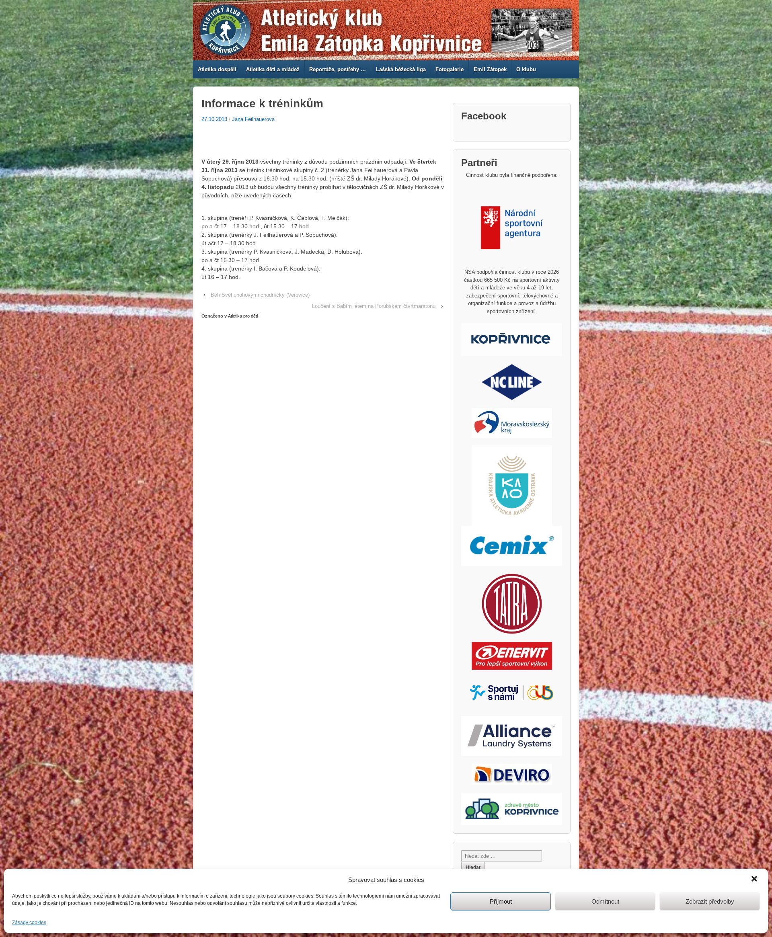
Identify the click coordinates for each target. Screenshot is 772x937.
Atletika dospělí (217, 69)
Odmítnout (605, 901)
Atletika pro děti (243, 316)
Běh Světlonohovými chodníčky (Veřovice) (260, 295)
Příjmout (501, 901)
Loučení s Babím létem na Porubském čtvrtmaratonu (373, 306)
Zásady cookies (29, 922)
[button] (755, 879)
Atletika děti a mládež (273, 69)
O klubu (526, 69)
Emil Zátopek (490, 69)
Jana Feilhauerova (253, 119)
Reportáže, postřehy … (337, 69)
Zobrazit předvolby (710, 901)
